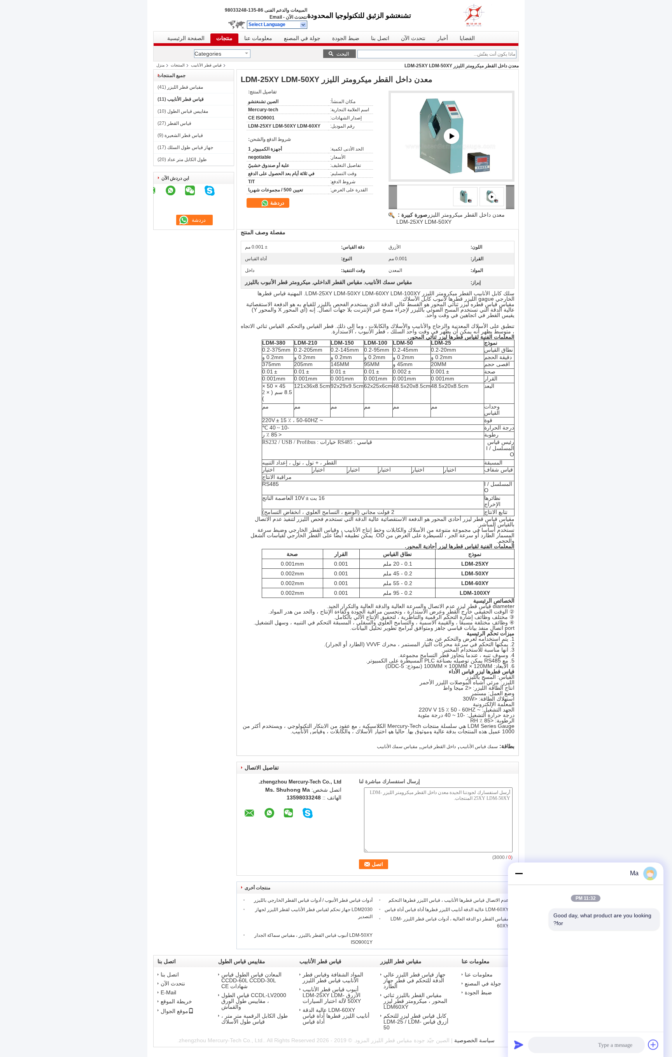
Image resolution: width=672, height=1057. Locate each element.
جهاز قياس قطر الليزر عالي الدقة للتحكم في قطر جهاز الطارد (414, 980)
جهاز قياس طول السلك (190, 147)
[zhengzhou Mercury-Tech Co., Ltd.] (303, 24)
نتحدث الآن (296, 17)
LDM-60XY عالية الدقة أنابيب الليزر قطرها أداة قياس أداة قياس (447, 909)
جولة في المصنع (302, 38)
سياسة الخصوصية (474, 1040)
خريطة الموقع (176, 1001)
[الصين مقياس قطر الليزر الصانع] (484, 15)
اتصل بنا (380, 38)
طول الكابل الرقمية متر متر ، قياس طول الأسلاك (254, 1019)
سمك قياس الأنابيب (479, 746)
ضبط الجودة (345, 38)
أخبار (442, 38)
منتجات (224, 38)
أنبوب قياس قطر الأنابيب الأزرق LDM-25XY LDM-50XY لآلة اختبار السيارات (332, 995)
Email (276, 17)
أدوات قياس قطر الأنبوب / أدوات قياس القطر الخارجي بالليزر (313, 900)
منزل (160, 65)
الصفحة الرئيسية (186, 38)
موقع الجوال (174, 1011)
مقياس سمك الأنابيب (397, 746)
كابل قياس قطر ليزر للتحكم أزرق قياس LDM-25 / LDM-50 (415, 1022)
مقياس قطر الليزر (185, 87)
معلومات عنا (258, 38)
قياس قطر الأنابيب (206, 65)
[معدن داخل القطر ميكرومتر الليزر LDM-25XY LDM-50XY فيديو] (451, 136)
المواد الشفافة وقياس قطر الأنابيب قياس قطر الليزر (333, 977)
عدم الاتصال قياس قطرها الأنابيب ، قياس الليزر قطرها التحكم (448, 900)
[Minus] (518, 873)
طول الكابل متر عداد (187, 159)
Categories (207, 54)
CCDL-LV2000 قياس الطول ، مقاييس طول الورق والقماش (253, 1001)
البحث (342, 54)
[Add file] (653, 1044)
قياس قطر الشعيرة (183, 135)
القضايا (467, 38)
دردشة (276, 203)
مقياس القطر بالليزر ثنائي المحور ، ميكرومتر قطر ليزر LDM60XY (415, 1001)
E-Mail (168, 993)
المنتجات (178, 65)
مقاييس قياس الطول (187, 111)
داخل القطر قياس (438, 746)
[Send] (519, 1044)
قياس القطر (179, 123)
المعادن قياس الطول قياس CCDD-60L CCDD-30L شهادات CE (251, 980)
